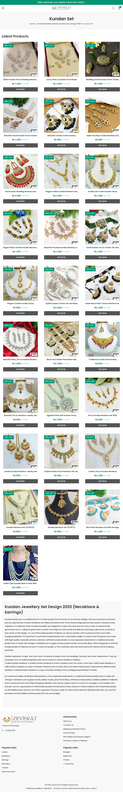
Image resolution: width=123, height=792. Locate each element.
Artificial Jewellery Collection (39, 788)
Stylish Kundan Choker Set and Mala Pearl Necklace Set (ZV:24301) (61, 303)
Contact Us (68, 725)
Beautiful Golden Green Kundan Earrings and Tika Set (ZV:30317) (61, 135)
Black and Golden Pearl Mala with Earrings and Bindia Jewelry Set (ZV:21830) (61, 359)
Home (32, 23)
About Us (67, 721)
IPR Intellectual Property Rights (76, 736)
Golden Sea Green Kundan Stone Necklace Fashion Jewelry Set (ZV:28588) (102, 191)
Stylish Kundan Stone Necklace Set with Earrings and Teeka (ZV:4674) (61, 471)
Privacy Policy (69, 733)
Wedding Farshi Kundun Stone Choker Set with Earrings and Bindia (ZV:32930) (102, 79)
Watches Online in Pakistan (75, 740)
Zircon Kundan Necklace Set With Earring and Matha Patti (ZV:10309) (102, 415)
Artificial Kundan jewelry (56, 640)
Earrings (5, 759)
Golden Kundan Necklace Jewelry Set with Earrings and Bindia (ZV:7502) (20, 471)
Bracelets (6, 763)
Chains (66, 759)
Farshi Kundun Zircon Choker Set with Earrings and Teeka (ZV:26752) (102, 247)
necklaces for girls (20, 656)
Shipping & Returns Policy (74, 729)
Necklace (6, 756)
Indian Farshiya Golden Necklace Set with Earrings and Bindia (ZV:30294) (102, 135)
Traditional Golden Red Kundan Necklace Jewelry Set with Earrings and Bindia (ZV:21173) (102, 359)
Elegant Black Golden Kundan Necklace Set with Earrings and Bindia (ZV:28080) (20, 247)
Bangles (66, 752)
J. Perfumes (68, 763)
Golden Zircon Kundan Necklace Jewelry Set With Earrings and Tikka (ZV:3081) (102, 471)
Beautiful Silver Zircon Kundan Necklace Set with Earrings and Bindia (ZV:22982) (20, 359)
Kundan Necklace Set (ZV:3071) (61, 527)
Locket (5, 752)
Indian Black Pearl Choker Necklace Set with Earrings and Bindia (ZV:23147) (102, 303)
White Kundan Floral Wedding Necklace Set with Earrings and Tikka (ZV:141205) (20, 79)
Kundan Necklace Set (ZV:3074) (20, 527)
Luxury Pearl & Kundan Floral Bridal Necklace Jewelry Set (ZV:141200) (61, 79)
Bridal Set (67, 756)
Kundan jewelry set (13, 619)
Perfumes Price (8, 771)
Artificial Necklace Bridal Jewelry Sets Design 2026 (59, 23)
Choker (5, 767)
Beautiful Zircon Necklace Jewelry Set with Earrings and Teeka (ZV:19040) (20, 415)
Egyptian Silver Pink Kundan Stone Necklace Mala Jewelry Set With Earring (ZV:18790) (61, 415)
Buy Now (21, 89)
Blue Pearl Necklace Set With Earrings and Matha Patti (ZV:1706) (102, 527)
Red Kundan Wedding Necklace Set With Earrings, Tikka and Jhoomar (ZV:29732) (20, 191)
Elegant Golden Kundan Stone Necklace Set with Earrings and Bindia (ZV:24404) (20, 303)
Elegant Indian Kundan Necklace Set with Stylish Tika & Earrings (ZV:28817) (61, 191)
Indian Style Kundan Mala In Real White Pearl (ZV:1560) (20, 583)
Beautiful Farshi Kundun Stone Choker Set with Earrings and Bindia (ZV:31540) (20, 135)
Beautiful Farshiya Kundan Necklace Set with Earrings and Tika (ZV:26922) (61, 247)
